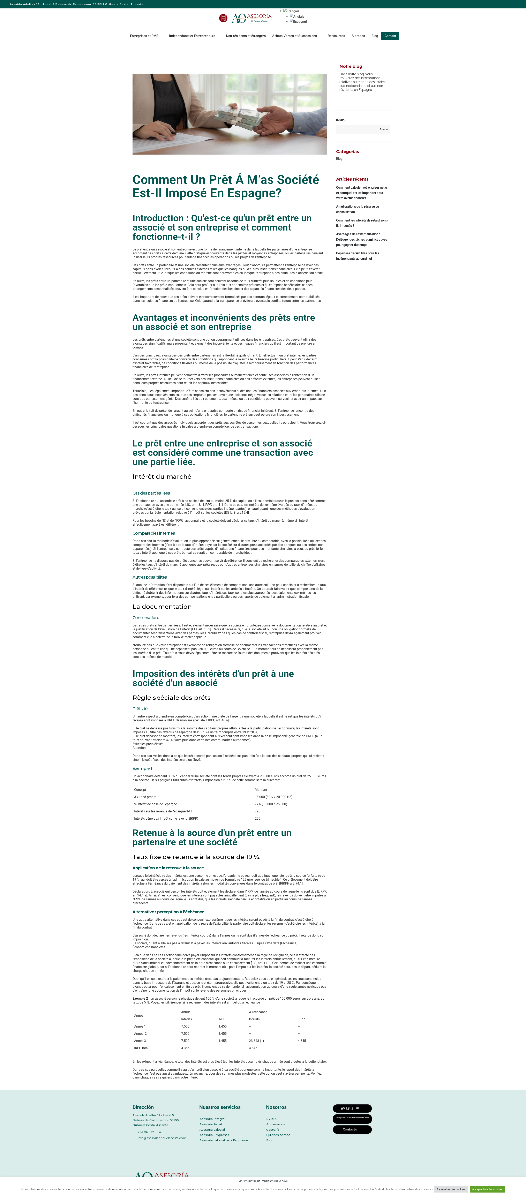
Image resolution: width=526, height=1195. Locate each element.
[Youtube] (157, 1145)
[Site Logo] (252, 18)
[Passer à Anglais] (298, 16)
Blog (339, 159)
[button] (291, 11)
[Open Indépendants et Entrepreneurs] (217, 35)
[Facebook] (134, 1145)
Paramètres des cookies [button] (451, 1189)
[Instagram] (168, 1145)
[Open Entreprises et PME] (161, 35)
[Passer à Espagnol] (298, 21)
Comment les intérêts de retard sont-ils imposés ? (362, 223)
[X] (146, 1145)
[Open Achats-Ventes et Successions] (319, 35)
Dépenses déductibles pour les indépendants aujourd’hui (357, 256)
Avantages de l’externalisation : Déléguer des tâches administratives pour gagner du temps (361, 239)
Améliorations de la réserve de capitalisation (357, 209)
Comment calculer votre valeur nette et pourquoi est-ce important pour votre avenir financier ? (361, 193)
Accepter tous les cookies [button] (487, 1189)
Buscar (341, 119)
